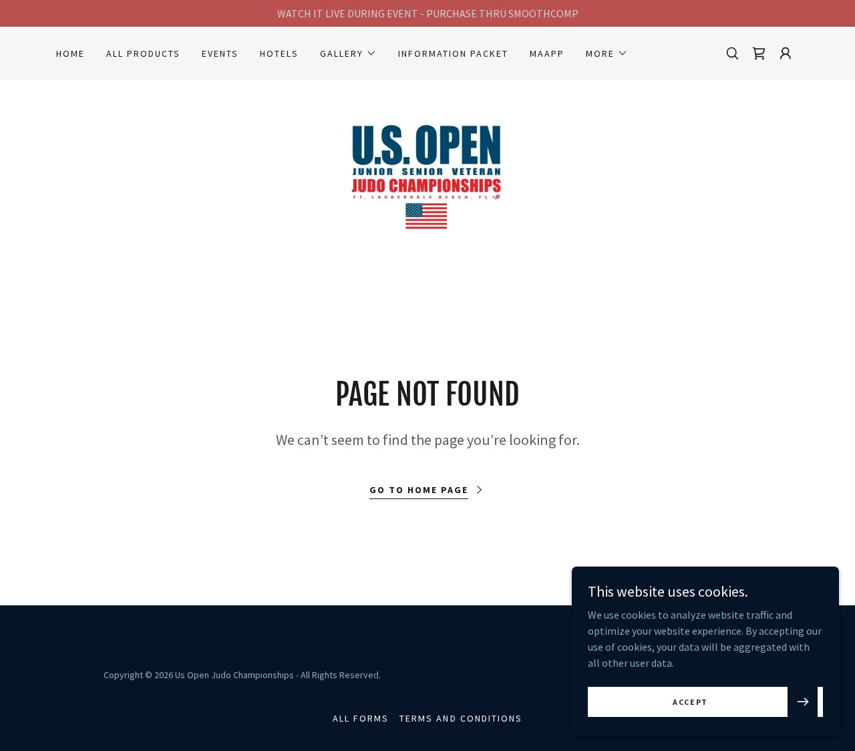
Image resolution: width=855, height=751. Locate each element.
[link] (427, 174)
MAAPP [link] (547, 53)
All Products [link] (143, 53)
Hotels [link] (279, 53)
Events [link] (220, 53)
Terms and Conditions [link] (460, 718)
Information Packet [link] (453, 53)
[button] (348, 53)
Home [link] (70, 53)
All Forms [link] (361, 718)
